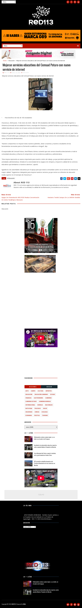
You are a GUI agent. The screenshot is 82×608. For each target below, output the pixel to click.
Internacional (30, 405)
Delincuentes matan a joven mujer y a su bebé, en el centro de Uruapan (44, 438)
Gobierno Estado (31, 401)
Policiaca (38, 408)
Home (5, 61)
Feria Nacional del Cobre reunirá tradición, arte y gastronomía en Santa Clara (45, 454)
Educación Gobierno (41, 394)
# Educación (11, 178)
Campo (33, 391)
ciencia (37, 412)
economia (29, 415)
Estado (52, 394)
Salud (45, 408)
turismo (45, 415)
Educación (11, 61)
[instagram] (74, 2)
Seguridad (29, 412)
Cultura (40, 391)
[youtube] (78, 2)
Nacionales (48, 405)
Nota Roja (29, 408)
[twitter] (67, 2)
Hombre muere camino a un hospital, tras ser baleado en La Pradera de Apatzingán (40, 511)
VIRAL (24, 604)
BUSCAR (49, 387)
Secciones (32, 387)
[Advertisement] (41, 287)
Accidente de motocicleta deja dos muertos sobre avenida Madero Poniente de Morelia (45, 446)
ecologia (45, 412)
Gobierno (48, 398)
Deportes (49, 391)
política (37, 415)
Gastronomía (38, 398)
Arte (27, 391)
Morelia (40, 405)
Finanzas (28, 398)
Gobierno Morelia (45, 401)
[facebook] (71, 2)
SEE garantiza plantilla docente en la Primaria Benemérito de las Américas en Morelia (44, 463)
